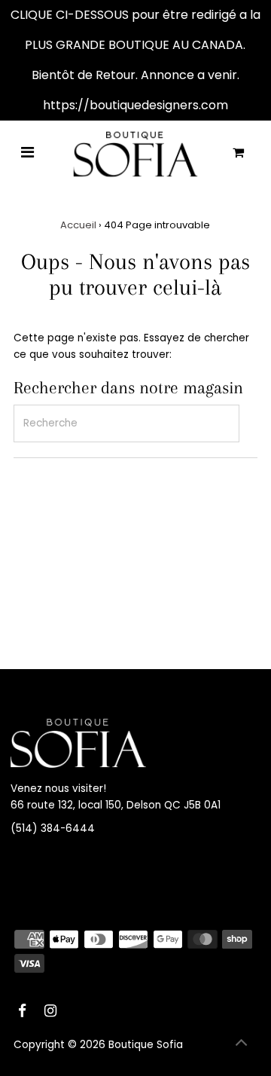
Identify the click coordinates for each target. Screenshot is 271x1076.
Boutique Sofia (145, 1045)
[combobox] (126, 423)
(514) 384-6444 (53, 828)
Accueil (78, 225)
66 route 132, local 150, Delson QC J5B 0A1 (116, 805)
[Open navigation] (27, 154)
